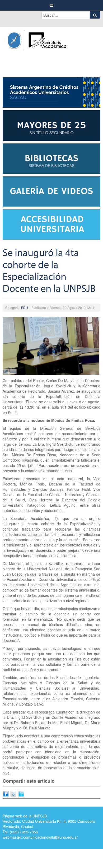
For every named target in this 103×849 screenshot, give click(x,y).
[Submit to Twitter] (21, 793)
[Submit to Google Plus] (13, 793)
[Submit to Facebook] (6, 793)
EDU (24, 307)
